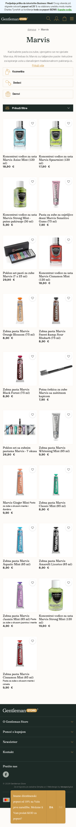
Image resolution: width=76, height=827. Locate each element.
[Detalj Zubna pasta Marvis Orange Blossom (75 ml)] (20, 310)
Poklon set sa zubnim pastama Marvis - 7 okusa (20, 449)
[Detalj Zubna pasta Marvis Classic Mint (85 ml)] (56, 482)
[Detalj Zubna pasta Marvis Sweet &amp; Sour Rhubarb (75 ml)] (56, 310)
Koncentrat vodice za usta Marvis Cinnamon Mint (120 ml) (56, 276)
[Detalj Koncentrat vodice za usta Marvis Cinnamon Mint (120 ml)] (56, 252)
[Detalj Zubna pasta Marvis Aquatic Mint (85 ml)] (20, 540)
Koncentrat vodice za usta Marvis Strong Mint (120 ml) (56, 619)
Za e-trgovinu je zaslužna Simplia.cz (30, 787)
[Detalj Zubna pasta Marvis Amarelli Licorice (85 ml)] (56, 540)
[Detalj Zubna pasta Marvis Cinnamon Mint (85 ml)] (20, 653)
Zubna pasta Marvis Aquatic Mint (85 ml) (16, 562)
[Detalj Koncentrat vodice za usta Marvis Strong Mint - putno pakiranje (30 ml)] (20, 194)
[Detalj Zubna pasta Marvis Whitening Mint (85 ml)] (56, 427)
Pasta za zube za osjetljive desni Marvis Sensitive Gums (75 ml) (56, 218)
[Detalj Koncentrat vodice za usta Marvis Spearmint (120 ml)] (56, 136)
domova (32, 29)
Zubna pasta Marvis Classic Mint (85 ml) (52, 504)
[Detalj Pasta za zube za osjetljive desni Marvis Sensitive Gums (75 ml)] (56, 194)
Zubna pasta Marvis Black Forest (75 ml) (16, 391)
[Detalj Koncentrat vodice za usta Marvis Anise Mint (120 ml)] (20, 136)
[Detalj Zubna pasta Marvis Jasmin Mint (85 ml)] (20, 595)
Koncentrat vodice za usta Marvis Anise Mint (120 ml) (20, 160)
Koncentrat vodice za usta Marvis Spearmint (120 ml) (56, 160)
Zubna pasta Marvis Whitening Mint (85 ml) (54, 449)
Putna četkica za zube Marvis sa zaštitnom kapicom (53, 393)
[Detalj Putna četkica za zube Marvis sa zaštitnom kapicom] (56, 369)
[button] (32, 123)
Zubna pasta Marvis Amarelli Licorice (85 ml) (55, 562)
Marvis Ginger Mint (16, 503)
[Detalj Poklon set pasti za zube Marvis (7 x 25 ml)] (20, 252)
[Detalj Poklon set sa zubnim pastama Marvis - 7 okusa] (20, 427)
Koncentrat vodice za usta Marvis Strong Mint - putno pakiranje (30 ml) (20, 218)
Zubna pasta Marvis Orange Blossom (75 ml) (19, 332)
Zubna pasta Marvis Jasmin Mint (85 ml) (16, 617)
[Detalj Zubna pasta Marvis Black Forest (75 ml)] (20, 369)
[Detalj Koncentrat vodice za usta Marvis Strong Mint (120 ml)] (56, 595)
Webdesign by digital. (60, 787)
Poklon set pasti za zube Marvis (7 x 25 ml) (18, 274)
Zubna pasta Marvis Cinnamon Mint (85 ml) (18, 675)
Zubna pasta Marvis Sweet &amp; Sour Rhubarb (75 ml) (52, 334)
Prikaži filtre (19, 108)
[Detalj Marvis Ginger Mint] (20, 482)
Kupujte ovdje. (65, 9)
